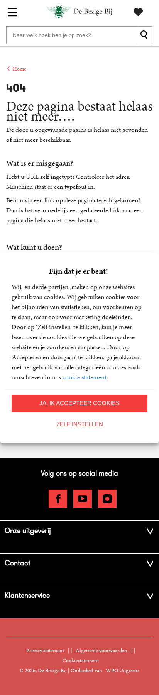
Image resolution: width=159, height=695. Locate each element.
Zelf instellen (79, 424)
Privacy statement (45, 650)
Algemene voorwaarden (101, 650)
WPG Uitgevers (122, 670)
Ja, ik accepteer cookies (79, 403)
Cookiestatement (81, 660)
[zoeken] (145, 35)
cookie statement (85, 377)
